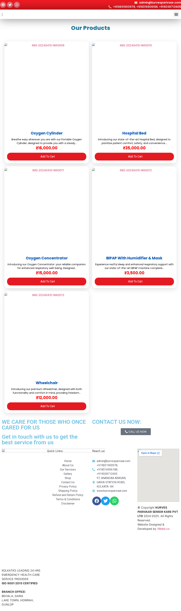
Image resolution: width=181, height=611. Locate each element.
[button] (176, 14)
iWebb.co (163, 528)
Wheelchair (47, 382)
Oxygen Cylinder (47, 133)
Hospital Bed (134, 133)
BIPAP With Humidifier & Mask (134, 258)
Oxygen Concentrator (47, 258)
